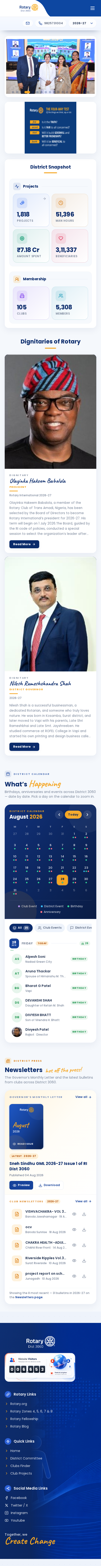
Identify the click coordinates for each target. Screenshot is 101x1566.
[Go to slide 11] (58, 92)
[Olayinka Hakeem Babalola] (50, 411)
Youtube (18, 1520)
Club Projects (21, 1473)
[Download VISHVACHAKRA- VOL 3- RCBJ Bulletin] (84, 1214)
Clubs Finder (20, 1465)
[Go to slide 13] (67, 92)
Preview (24, 1185)
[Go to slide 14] (71, 92)
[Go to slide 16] (79, 92)
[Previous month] (59, 814)
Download (52, 1185)
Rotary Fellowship (24, 1418)
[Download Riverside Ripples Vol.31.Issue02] (84, 1260)
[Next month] (87, 814)
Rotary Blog (19, 1426)
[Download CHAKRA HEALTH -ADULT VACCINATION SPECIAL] (84, 1245)
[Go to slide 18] (88, 92)
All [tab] (23, 928)
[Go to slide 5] (33, 92)
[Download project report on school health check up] (84, 1276)
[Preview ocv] (74, 1229)
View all (81, 1097)
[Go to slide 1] (13, 92)
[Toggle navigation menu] (92, 8)
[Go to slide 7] (41, 92)
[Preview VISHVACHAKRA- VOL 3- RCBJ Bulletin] (74, 1214)
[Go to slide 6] (37, 92)
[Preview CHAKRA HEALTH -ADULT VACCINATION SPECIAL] (74, 1245)
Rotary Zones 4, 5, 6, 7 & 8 (31, 1411)
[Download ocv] (84, 1229)
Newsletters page (29, 1297)
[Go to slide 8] (46, 92)
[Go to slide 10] (54, 92)
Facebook (19, 1497)
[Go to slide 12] (63, 92)
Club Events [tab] (52, 928)
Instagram (19, 1513)
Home (15, 1450)
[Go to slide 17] (84, 92)
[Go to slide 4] (27, 92)
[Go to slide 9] (50, 92)
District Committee (26, 1458)
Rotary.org (18, 1403)
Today (73, 815)
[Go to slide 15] (75, 92)
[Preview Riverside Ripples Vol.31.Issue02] (74, 1260)
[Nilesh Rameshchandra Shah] (50, 614)
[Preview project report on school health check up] (74, 1276)
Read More (22, 544)
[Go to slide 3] (21, 92)
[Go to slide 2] (17, 92)
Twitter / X (19, 1505)
